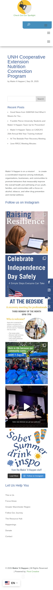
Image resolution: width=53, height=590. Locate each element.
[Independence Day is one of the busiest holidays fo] (26, 276)
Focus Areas (11, 501)
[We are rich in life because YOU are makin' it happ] (26, 363)
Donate (8, 530)
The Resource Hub (13, 519)
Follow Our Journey (14, 513)
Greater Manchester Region (17, 507)
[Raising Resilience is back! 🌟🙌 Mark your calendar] (26, 232)
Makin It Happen (17, 81)
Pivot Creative (33, 571)
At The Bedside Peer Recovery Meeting (28, 138)
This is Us (9, 495)
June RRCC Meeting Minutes (23, 143)
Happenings (10, 525)
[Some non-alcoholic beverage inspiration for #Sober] (26, 450)
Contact (8, 536)
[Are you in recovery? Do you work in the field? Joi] (26, 319)
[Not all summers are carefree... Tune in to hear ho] (26, 407)
